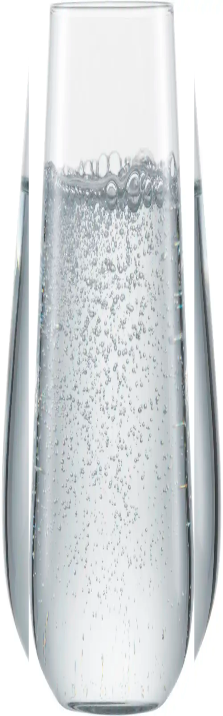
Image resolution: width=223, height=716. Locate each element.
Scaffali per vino (21, 644)
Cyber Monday (20, 673)
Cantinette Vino (20, 642)
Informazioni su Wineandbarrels (28, 662)
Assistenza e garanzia (23, 655)
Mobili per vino (20, 647)
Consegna (18, 660)
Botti (15, 650)
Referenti (17, 665)
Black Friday (19, 667)
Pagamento (18, 657)
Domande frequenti (22, 652)
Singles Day (19, 670)
